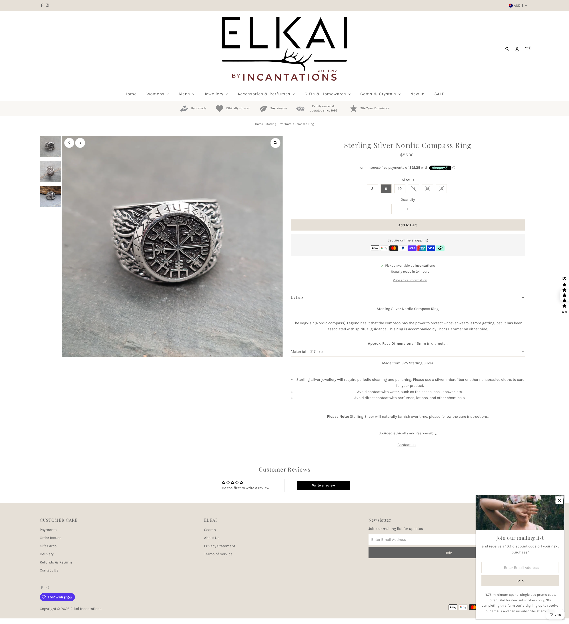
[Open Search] (507, 49)
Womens (156, 93)
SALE (439, 93)
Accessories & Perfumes (265, 93)
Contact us (406, 445)
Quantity (408, 199)
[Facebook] (42, 5)
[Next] (80, 143)
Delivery (47, 554)
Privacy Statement (219, 546)
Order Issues (50, 537)
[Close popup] (559, 500)
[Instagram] (47, 5)
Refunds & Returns (56, 562)
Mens (185, 93)
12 (429, 189)
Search (210, 529)
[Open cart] (527, 49)
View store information (410, 280)
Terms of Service (218, 554)
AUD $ (519, 5)
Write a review (323, 485)
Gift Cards (48, 546)
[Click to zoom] (275, 143)
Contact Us (49, 570)
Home (130, 93)
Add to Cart (407, 225)
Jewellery (214, 93)
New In (417, 93)
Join (448, 553)
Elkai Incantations (86, 608)
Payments (48, 529)
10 (400, 188)
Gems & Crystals (378, 93)
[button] (564, 295)
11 (415, 189)
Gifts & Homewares (326, 93)
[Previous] (69, 143)
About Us (211, 537)
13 (443, 189)
